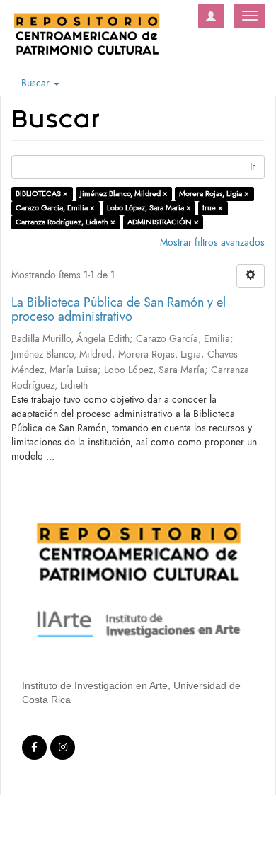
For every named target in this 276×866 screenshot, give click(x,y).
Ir (252, 166)
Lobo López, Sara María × (149, 208)
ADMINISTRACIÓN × (163, 222)
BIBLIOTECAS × (42, 193)
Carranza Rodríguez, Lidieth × (65, 222)
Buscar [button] (36, 83)
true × (212, 208)
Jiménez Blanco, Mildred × (124, 193)
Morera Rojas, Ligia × (214, 193)
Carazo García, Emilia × (55, 208)
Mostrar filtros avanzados (212, 242)
